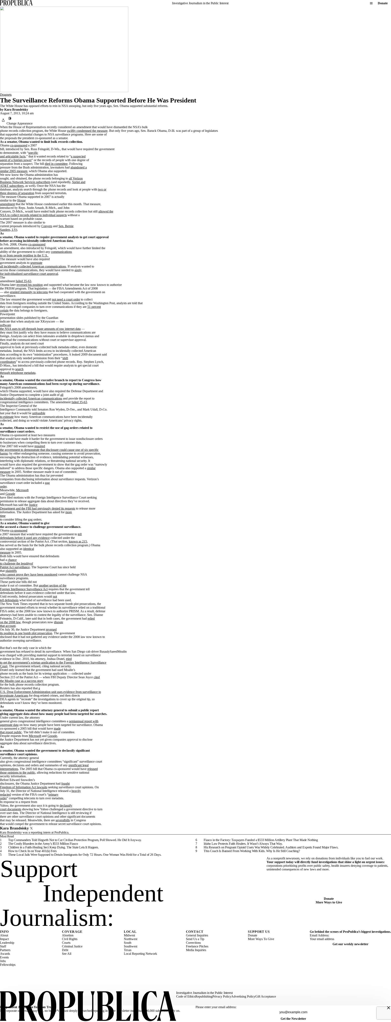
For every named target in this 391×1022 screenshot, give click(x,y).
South (127, 942)
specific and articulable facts (19, 154)
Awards (5, 953)
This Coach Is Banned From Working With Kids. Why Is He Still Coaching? (252, 851)
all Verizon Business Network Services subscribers (41, 180)
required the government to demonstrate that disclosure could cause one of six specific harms (49, 449)
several (60, 820)
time (2, 516)
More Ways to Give (329, 902)
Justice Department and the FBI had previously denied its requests (37, 506)
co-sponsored (18, 145)
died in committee (56, 163)
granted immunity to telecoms (29, 292)
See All (66, 953)
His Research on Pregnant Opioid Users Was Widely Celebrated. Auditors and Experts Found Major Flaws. (271, 847)
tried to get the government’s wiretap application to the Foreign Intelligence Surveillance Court (53, 662)
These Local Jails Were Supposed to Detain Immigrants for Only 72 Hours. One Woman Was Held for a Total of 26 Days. (84, 854)
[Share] (3, 120)
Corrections (193, 942)
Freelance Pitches (197, 946)
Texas (127, 950)
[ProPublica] (16, 3)
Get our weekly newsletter (350, 944)
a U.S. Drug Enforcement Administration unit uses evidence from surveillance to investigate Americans (50, 691)
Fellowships (7, 964)
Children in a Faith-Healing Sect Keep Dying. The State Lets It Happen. (53, 847)
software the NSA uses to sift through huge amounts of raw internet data (40, 326)
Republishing (203, 996)
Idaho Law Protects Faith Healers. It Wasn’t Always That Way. (243, 843)
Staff (3, 946)
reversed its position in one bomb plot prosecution (28, 631)
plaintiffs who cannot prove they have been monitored (28, 572)
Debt (65, 950)
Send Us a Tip (195, 939)
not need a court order (66, 299)
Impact (4, 939)
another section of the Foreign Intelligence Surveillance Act (33, 587)
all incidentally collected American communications (31, 396)
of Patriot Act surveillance (16, 565)
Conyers (46, 226)
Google (10, 494)
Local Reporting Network (140, 953)
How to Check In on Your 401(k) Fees (32, 851)
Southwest (130, 946)
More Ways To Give (261, 939)
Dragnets (6, 94)
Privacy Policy (221, 996)
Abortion (68, 935)
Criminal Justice (72, 946)
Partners (5, 950)
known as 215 (78, 541)
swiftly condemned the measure (87, 130)
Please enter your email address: (216, 1007)
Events (4, 957)
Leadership (7, 942)
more (68, 512)
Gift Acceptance (265, 996)
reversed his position (29, 284)
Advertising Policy (243, 996)
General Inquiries (197, 935)
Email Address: (319, 935)
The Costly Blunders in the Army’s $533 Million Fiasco (43, 843)
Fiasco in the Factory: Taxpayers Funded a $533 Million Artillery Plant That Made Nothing (261, 840)
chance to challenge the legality (15, 561)
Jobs (3, 961)
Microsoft (22, 490)
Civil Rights (69, 939)
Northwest (130, 939)
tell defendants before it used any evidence (41, 536)
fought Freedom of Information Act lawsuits (35, 785)
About (4, 935)
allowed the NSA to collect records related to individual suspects (56, 213)
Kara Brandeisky (16, 109)
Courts (66, 942)
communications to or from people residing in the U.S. (36, 253)
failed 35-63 (23, 281)
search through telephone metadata (17, 370)
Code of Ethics (185, 996)
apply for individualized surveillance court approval (41, 271)
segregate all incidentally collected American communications (33, 264)
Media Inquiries (196, 950)
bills (67, 820)
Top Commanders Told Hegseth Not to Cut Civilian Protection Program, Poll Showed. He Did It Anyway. (75, 840)
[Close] (388, 1007)
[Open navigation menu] (371, 3)
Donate (383, 3)
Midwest (129, 935)
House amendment (13, 202)
